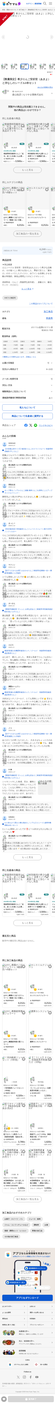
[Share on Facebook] (26, 425)
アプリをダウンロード (27, 1298)
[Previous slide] (4, 37)
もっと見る (27, 170)
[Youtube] (37, 1377)
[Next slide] (51, 37)
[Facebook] (31, 1377)
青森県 (49, 318)
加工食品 (22, 9)
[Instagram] (24, 1377)
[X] (18, 1377)
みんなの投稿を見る (45, 87)
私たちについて (27, 407)
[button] (27, 93)
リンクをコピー (46, 425)
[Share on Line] (35, 425)
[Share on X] (30, 425)
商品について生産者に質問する (27, 416)
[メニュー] (50, 3)
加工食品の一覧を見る (27, 234)
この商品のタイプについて (41, 303)
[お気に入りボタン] (22, 125)
